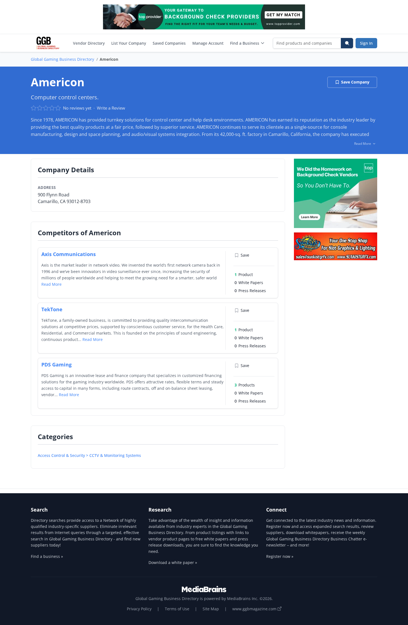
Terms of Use (177, 608)
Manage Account (207, 43)
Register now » (279, 556)
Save (245, 255)
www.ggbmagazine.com (255, 608)
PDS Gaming (56, 364)
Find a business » (47, 556)
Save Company (355, 82)
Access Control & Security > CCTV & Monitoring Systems (89, 455)
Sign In (366, 43)
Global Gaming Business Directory (62, 59)
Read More (51, 284)
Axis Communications (68, 254)
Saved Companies (169, 43)
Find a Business (244, 43)
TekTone (51, 309)
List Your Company (128, 43)
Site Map (211, 608)
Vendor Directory (89, 43)
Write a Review (111, 108)
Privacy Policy (139, 608)
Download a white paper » (172, 562)
